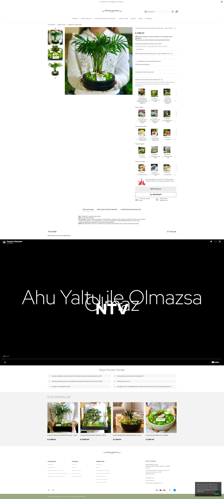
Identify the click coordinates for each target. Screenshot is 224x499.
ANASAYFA (75, 19)
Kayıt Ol (74, 467)
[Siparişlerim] (173, 12)
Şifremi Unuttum (76, 470)
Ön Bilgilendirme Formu (102, 470)
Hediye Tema (61, 25)
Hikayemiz (99, 464)
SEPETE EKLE (155, 189)
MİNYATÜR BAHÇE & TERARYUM (105, 19)
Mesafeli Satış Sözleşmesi (103, 473)
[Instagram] (53, 490)
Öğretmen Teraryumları (75, 25)
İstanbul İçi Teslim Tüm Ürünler (56, 476)
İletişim (98, 467)
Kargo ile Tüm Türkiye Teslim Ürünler (58, 473)
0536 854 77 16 (150, 478)
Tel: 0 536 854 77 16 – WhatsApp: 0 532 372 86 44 (111, 2)
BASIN (140, 19)
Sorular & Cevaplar (101, 482)
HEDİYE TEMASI (85, 19)
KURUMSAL (148, 19)
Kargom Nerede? (77, 476)
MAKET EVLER (123, 19)
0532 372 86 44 (150, 480)
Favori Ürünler (76, 473)
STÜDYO (133, 19)
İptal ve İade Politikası (102, 479)
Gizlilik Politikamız (101, 476)
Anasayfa (50, 464)
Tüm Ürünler (51, 25)
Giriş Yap (74, 464)
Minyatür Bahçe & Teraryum (55, 470)
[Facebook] (49, 490)
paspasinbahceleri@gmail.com (154, 483)
